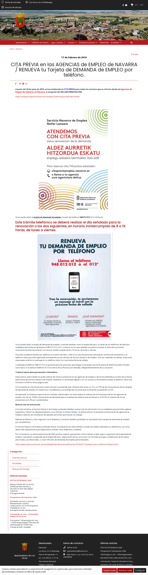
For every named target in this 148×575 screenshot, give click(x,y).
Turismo (71, 42)
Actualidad (115, 42)
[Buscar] (132, 42)
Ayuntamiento (21, 42)
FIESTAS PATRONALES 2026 (111, 547)
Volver (135, 54)
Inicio (12, 49)
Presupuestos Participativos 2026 (113, 551)
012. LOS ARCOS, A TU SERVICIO (51, 558)
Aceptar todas (109, 570)
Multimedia (104, 42)
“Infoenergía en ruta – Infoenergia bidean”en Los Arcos (121, 554)
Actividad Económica (87, 42)
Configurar (140, 570)
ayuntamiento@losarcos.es (77, 551)
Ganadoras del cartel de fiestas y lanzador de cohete (120, 565)
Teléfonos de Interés (39, 42)
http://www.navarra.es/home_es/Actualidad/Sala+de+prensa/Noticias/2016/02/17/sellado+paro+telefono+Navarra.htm (66, 444)
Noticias (19, 49)
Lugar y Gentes (57, 42)
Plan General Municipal (47, 561)
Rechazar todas (125, 570)
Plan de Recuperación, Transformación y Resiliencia (58, 554)
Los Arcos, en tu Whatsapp (49, 551)
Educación (42, 547)
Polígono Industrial (46, 565)
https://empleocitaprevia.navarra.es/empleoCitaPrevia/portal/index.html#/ (47, 96)
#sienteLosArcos (19, 457)
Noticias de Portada (20, 469)
